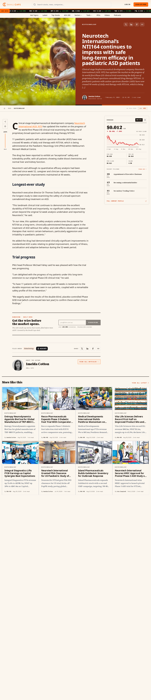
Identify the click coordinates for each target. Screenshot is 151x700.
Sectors (77, 15)
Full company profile (115, 201)
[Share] (5, 121)
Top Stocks (56, 15)
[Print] (5, 126)
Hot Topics (34, 15)
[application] (127, 142)
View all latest (139, 383)
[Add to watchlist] (145, 120)
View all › (143, 169)
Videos (107, 15)
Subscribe (93, 322)
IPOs (98, 15)
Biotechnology (29, 349)
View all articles (88, 362)
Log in (127, 4)
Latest (45, 15)
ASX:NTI (43, 348)
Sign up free (140, 4)
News (9, 108)
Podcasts (117, 15)
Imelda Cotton (94, 96)
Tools (88, 15)
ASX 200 (67, 15)
